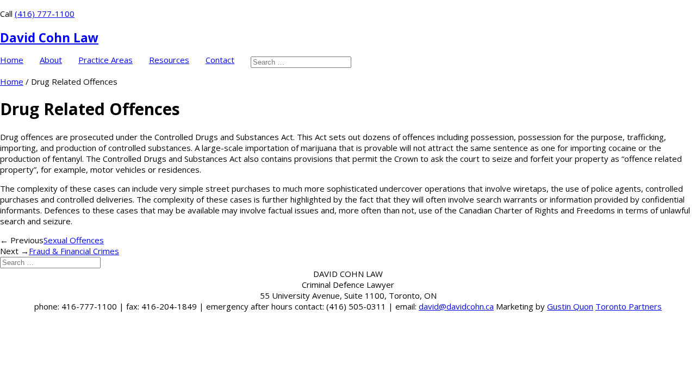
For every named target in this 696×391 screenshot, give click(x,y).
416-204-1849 (169, 306)
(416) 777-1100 (44, 13)
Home (11, 60)
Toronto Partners (628, 306)
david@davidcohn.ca (456, 306)
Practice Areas (105, 60)
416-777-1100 (89, 306)
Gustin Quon (570, 306)
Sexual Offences (74, 240)
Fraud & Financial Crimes (74, 250)
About (51, 60)
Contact (220, 60)
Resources (169, 60)
